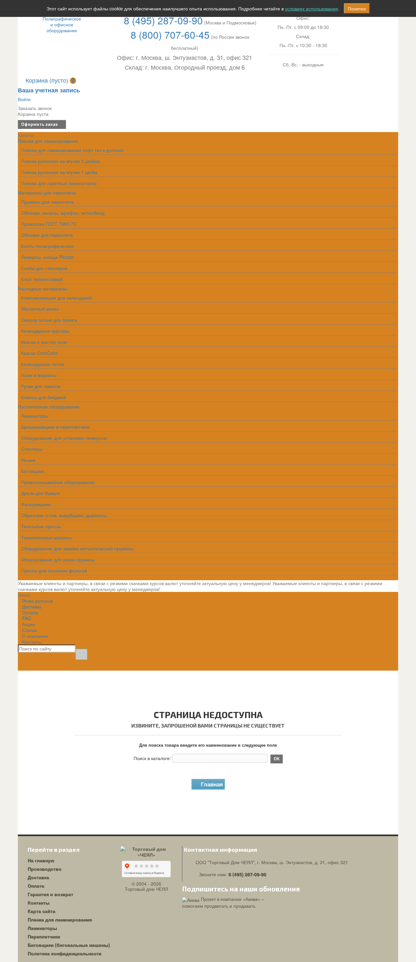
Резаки (28, 460)
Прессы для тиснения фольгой (54, 570)
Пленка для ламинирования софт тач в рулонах (72, 150)
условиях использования (311, 8)
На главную (41, 860)
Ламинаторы (34, 415)
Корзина (50, 80)
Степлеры (32, 449)
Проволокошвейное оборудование (58, 482)
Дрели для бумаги (40, 493)
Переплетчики (44, 936)
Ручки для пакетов (40, 386)
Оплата (36, 885)
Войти (24, 99)
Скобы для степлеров (44, 268)
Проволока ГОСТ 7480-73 (48, 223)
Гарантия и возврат (50, 894)
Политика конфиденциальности (64, 953)
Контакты (32, 641)
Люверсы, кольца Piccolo (47, 257)
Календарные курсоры (45, 330)
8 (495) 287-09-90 (163, 20)
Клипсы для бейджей (43, 397)
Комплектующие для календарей (56, 297)
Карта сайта (41, 911)
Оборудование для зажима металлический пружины (77, 548)
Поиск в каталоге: (152, 758)
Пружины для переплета (47, 201)
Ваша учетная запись (49, 90)
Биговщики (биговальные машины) (69, 945)
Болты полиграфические (47, 246)
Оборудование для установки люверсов (63, 437)
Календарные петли (42, 364)
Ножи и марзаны (39, 375)
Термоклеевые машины (46, 537)
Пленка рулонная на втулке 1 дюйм (59, 172)
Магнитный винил (40, 308)
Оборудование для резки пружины (58, 559)
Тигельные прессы (41, 526)
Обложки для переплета (47, 235)
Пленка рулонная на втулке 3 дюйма (60, 161)
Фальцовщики (36, 504)
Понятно (357, 8)
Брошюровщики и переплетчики (55, 426)
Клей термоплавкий (42, 279)
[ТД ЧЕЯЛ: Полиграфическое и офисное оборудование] (62, 24)
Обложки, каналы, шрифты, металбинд (62, 212)
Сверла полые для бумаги (49, 319)
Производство (44, 868)
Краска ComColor (39, 353)
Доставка (38, 877)
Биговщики (32, 471)
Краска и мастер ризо (44, 342)
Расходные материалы (42, 288)
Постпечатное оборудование (49, 406)
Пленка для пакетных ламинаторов (59, 183)
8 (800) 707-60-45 (170, 35)
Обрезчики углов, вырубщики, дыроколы (64, 515)
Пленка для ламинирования (48, 141)
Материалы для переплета (47, 192)
